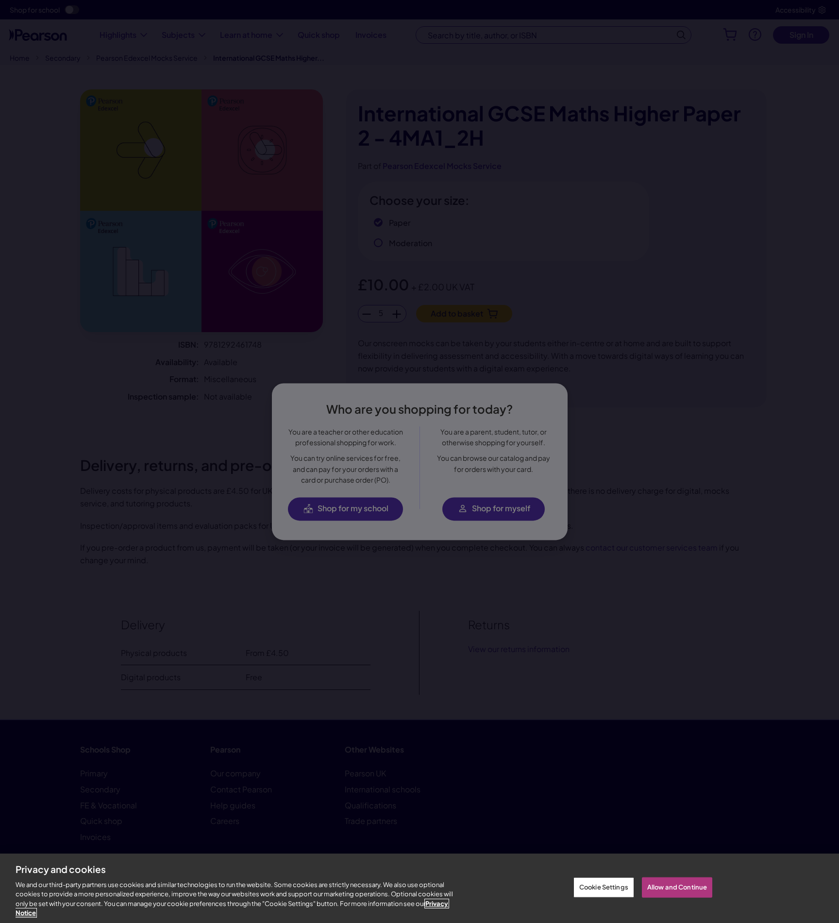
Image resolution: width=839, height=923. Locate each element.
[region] (419, 888)
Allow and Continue (677, 887)
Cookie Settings (603, 887)
